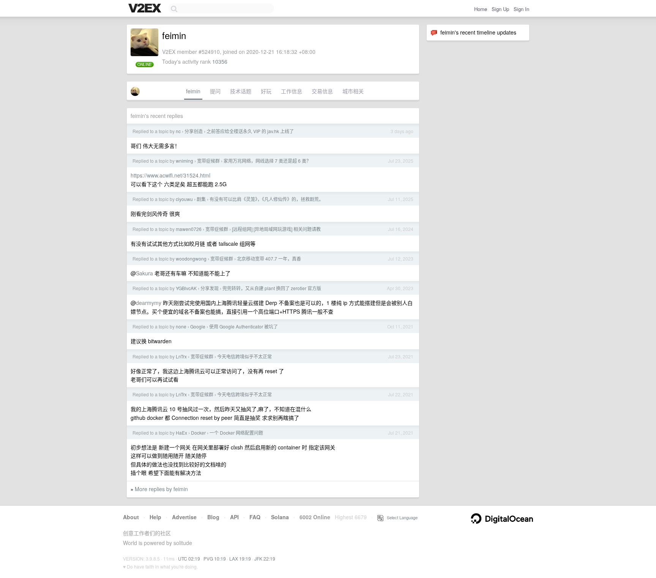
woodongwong (191, 258)
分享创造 (193, 131)
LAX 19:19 (240, 558)
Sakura (144, 273)
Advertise (184, 517)
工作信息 (291, 91)
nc (178, 131)
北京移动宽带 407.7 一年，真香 (269, 258)
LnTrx (181, 356)
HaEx (181, 432)
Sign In (521, 9)
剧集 (201, 199)
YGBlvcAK (186, 288)
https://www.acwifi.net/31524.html (170, 175)
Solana (280, 517)
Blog (213, 517)
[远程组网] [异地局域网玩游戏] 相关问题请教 (276, 229)
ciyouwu (184, 199)
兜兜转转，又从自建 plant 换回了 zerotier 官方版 (271, 288)
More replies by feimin (161, 489)
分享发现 (209, 288)
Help (155, 517)
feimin (193, 91)
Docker (198, 432)
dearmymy (148, 302)
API (234, 517)
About (131, 517)
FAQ (254, 517)
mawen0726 (189, 229)
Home (480, 9)
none (181, 326)
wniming (184, 160)
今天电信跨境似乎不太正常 (244, 356)
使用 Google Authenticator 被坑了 (243, 326)
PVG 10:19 (214, 558)
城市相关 (353, 91)
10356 (219, 61)
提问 (215, 91)
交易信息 (322, 91)
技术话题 (240, 91)
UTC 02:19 (189, 558)
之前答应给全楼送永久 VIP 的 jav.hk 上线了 (250, 131)
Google (197, 326)
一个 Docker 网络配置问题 (236, 432)
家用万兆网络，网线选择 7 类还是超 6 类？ (267, 160)
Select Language (400, 517)
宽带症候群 (208, 160)
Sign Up (500, 9)
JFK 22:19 (264, 558)
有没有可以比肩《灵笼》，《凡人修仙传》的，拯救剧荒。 (266, 199)
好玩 (266, 91)
